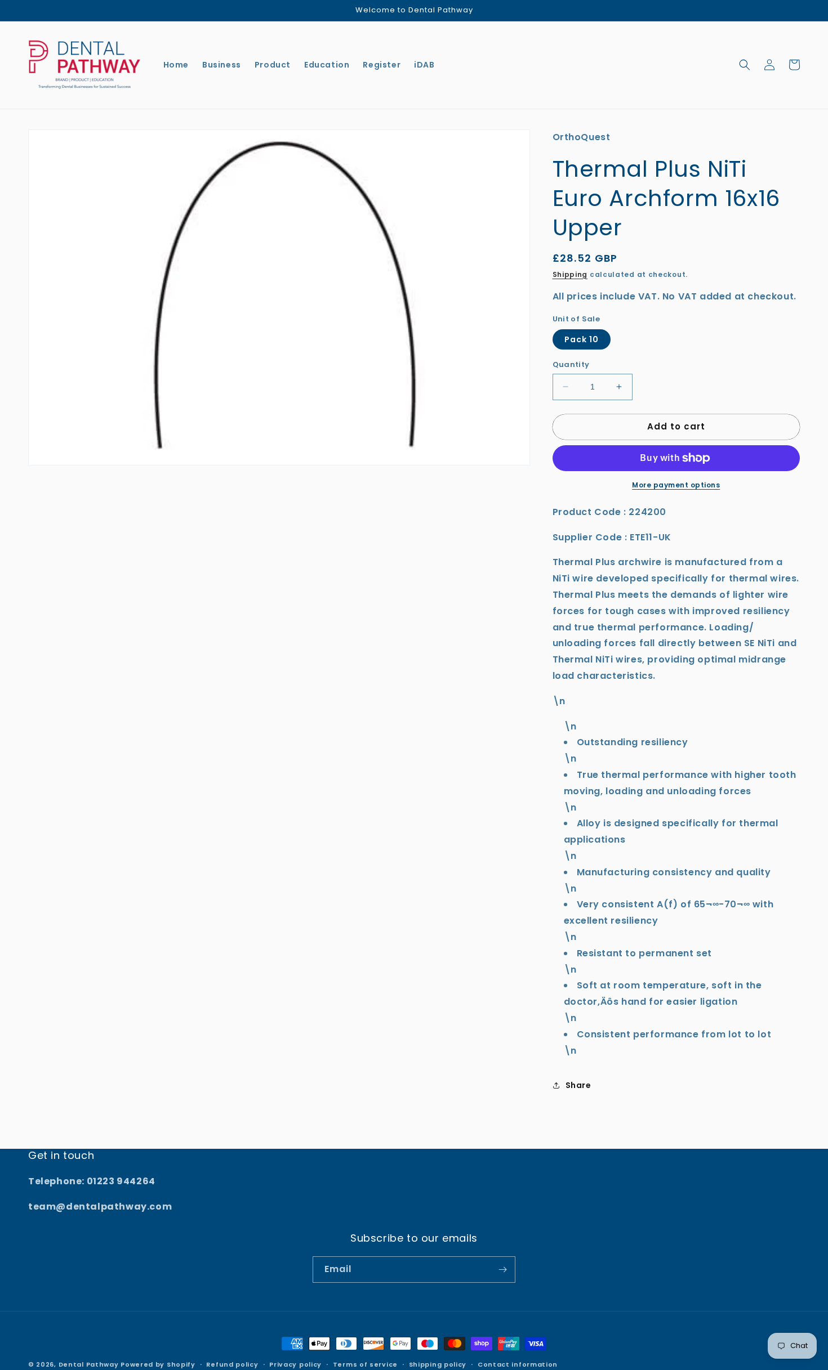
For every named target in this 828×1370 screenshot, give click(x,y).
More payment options (676, 485)
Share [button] (578, 1085)
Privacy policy (295, 1364)
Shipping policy (438, 1364)
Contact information (518, 1364)
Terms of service (365, 1364)
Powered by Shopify (158, 1364)
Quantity (571, 364)
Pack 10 (581, 339)
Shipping (570, 274)
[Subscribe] (502, 1269)
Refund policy (232, 1364)
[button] (744, 64)
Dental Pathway (89, 1364)
